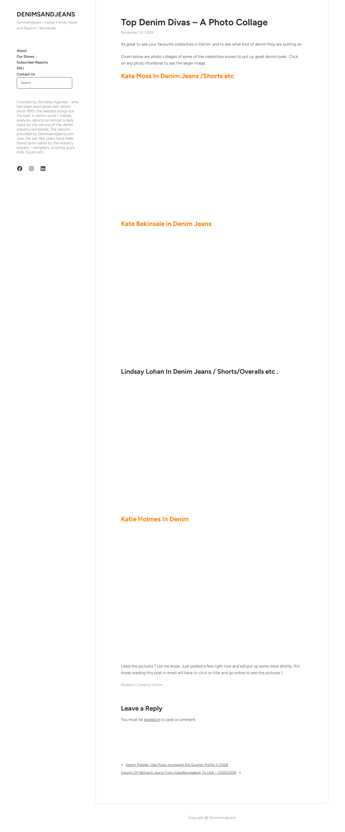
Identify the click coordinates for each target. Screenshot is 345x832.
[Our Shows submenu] (36, 57)
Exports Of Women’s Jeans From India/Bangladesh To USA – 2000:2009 (178, 773)
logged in (152, 719)
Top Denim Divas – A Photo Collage (194, 22)
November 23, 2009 (137, 32)
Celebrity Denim (150, 685)
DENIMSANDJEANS (46, 14)
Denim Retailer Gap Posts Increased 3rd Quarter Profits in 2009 (177, 765)
